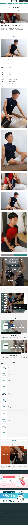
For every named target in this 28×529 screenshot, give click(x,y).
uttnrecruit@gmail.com (11, 280)
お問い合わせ (15, 516)
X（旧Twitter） (14, 36)
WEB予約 (21, 254)
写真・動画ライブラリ (21, 10)
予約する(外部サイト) (14, 33)
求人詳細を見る (14, 265)
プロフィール (7, 10)
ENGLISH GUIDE (2, 519)
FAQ (2, 512)
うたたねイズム (2, 516)
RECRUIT (15, 512)
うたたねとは (14, 438)
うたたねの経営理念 (14, 440)
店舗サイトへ (25, 23)
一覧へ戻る (7, 254)
